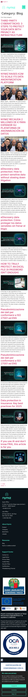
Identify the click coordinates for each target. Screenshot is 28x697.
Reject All (14, 694)
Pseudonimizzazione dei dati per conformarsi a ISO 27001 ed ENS (12, 313)
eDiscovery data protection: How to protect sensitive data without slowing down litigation (13, 174)
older (3, 484)
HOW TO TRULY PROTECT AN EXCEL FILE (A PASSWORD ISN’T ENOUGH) (12, 268)
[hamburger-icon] (23, 7)
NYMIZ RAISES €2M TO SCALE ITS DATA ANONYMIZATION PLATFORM (12, 78)
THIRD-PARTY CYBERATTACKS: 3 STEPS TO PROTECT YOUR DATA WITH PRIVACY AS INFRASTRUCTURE (12, 28)
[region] (14, 684)
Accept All (14, 686)
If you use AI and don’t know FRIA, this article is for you (13, 444)
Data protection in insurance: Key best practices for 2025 (12, 403)
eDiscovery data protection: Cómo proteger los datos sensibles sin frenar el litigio (13, 223)
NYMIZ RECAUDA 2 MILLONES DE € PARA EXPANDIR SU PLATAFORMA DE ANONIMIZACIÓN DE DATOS (13, 126)
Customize (14, 690)
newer (3, 485)
